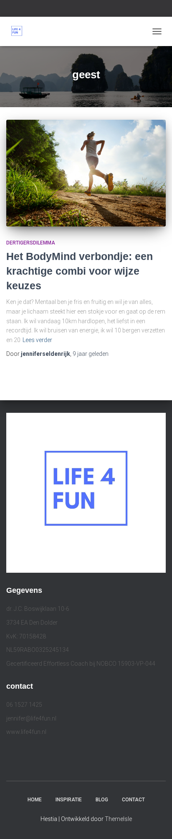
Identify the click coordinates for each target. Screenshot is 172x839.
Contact (133, 800)
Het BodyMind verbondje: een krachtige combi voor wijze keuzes (79, 270)
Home (35, 800)
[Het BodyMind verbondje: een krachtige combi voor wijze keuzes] (86, 173)
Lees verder (37, 340)
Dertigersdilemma (30, 243)
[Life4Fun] (19, 31)
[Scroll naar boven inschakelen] (155, 822)
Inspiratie (69, 800)
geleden (91, 353)
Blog (102, 800)
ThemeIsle (118, 819)
